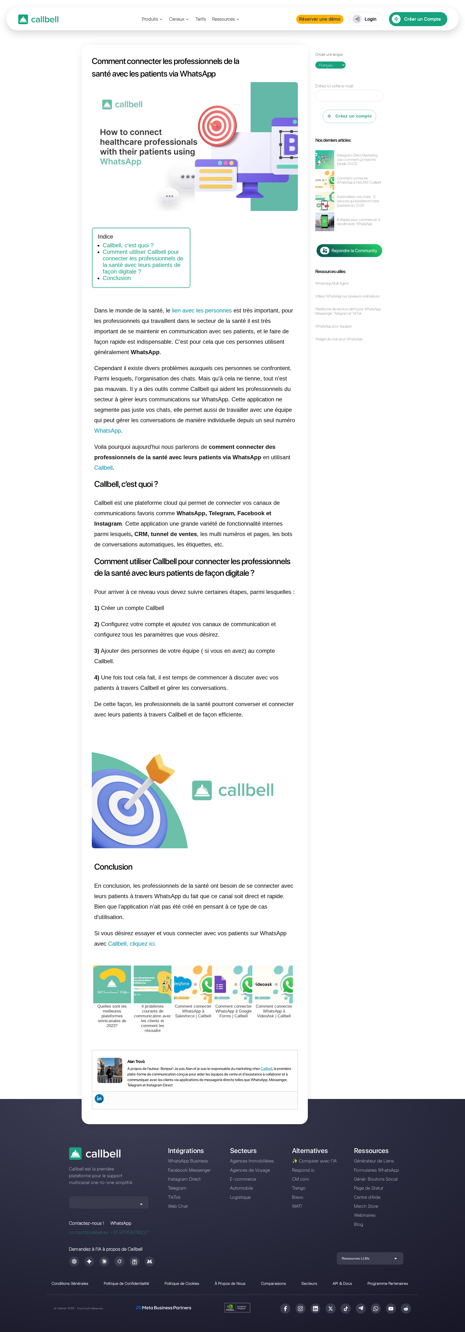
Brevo (297, 1197)
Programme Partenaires (388, 1283)
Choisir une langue (329, 54)
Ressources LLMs (355, 1258)
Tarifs (200, 19)
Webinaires (365, 1215)
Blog (358, 1224)
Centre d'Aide (367, 1197)
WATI (297, 1206)
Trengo (299, 1188)
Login (371, 19)
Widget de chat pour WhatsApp (339, 339)
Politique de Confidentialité (126, 1283)
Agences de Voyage (250, 1170)
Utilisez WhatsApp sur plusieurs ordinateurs (347, 296)
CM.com (300, 1179)
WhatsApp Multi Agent (332, 283)
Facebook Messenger (189, 1170)
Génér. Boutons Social (376, 1179)
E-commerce (243, 1179)
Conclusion (117, 278)
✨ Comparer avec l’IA (314, 1161)
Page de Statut (369, 1188)
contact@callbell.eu (88, 1232)
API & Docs (342, 1283)
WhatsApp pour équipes (333, 326)
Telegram (177, 1188)
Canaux (176, 19)
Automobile (241, 1188)
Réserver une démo (320, 19)
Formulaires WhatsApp (376, 1170)
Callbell (266, 1068)
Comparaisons (273, 1283)
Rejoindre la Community (354, 250)
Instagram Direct (184, 1179)
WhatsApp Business (188, 1161)
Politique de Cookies (182, 1283)
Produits (150, 19)
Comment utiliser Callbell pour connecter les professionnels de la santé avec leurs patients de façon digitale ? (143, 262)
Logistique (240, 1197)
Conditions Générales (70, 1283)
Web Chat (178, 1206)
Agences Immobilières (252, 1161)
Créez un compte (353, 116)
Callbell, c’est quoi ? (128, 245)
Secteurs (309, 1283)
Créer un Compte (422, 19)
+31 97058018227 (129, 1232)
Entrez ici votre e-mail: (334, 86)
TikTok (174, 1197)
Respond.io (303, 1170)
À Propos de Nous (230, 1283)
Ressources (223, 19)
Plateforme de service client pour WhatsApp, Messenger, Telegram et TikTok (348, 311)
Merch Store (366, 1206)
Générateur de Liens (374, 1161)
